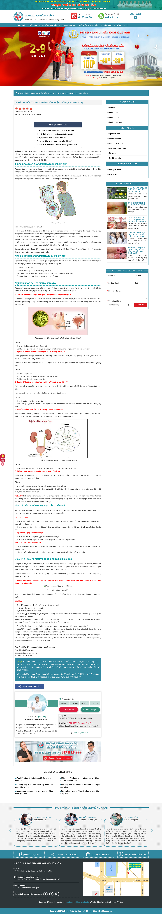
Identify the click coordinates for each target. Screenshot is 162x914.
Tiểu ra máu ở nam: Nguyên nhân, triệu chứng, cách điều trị (65, 93)
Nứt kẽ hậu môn (115, 158)
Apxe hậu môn (114, 134)
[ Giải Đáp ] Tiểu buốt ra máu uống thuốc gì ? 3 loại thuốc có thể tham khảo (79, 779)
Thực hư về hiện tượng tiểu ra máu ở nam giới (56, 130)
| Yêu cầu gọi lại (31, 855)
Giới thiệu (33, 25)
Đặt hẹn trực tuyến (90, 710)
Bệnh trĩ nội (113, 112)
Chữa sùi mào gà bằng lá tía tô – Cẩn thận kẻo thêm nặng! (137, 190)
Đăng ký (140, 305)
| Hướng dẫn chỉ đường (135, 855)
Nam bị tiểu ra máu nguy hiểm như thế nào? (55, 141)
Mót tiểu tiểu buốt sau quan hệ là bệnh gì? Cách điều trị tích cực (34, 792)
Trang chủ (20, 25)
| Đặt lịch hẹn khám (100, 855)
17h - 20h (95, 703)
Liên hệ (119, 25)
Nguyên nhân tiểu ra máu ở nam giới (53, 137)
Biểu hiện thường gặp (88, 25)
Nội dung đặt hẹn (114, 291)
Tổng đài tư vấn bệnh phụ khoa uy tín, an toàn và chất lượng (137, 234)
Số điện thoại (113, 283)
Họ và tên (111, 275)
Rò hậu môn (113, 153)
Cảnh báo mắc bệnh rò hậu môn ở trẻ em (137, 204)
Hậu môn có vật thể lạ (117, 148)
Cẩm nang (108, 25)
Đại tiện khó (113, 174)
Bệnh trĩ (112, 108)
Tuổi (136, 283)
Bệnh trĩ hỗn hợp (115, 122)
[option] (36, 830)
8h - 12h (64, 703)
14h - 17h (84, 703)
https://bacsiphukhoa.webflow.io (76, 902)
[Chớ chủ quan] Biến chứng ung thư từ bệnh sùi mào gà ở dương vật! (136, 250)
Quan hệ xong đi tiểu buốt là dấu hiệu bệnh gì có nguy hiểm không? (34, 786)
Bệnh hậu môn (67, 25)
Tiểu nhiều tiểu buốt (34, 93)
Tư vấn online (69, 710)
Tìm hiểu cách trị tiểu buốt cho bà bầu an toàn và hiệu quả (34, 779)
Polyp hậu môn (115, 139)
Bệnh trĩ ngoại (114, 117)
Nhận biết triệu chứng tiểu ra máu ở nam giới (56, 134)
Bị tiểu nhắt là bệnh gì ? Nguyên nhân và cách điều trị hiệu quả (79, 792)
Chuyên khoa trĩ (49, 25)
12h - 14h (74, 703)
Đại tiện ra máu (115, 170)
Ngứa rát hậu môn (116, 143)
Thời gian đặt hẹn (114, 301)
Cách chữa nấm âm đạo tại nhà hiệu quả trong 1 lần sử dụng (137, 219)
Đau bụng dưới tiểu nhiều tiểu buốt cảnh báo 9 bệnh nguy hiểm (80, 786)
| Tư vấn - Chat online (66, 855)
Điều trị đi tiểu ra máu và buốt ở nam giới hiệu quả (58, 145)
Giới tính (137, 275)
